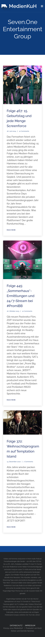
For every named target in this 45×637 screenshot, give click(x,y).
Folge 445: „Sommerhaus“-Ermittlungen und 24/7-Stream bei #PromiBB (20, 296)
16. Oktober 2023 (13, 311)
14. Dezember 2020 (14, 462)
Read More (11, 230)
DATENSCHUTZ (16, 625)
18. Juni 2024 (11, 131)
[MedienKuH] (19, 5)
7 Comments (28, 462)
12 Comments (24, 131)
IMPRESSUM (30, 625)
